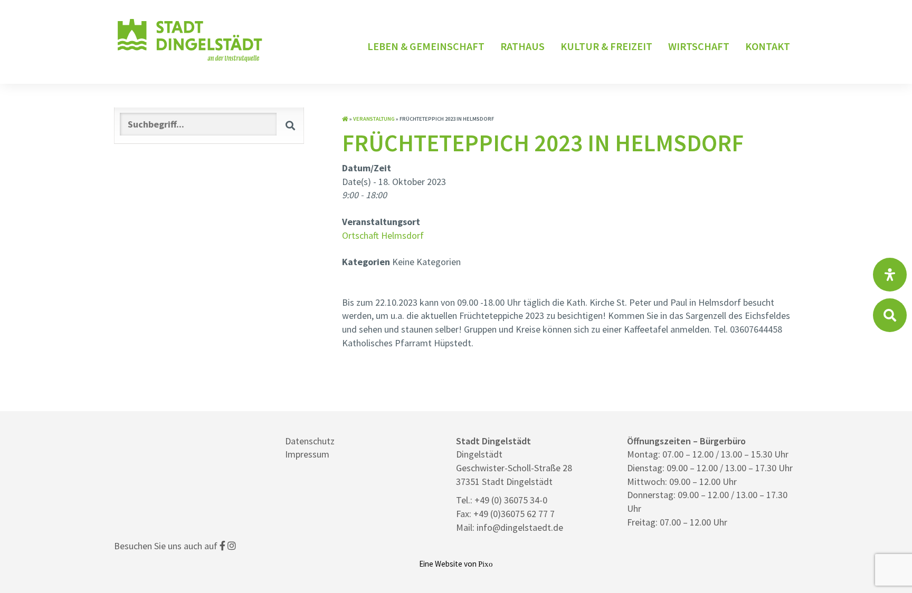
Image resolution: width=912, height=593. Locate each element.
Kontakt (767, 46)
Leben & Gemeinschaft (425, 46)
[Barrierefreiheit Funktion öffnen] (890, 274)
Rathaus (522, 46)
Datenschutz (310, 441)
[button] (290, 125)
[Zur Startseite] (345, 118)
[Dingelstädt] (190, 62)
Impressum (307, 454)
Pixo (485, 563)
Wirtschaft (698, 46)
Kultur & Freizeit (606, 46)
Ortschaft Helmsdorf (383, 235)
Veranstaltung (374, 118)
